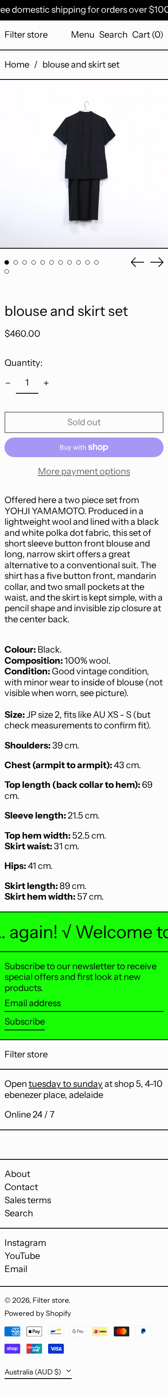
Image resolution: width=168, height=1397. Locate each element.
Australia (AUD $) (33, 1372)
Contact (21, 1187)
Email (15, 1269)
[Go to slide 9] (78, 262)
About (17, 1173)
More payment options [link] (84, 471)
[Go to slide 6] (51, 262)
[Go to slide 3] (24, 262)
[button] (113, 35)
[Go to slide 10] (87, 262)
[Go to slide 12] (6, 271)
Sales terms (27, 1200)
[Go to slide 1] (6, 262)
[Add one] (46, 383)
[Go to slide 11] (96, 262)
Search (18, 1213)
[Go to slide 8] (69, 262)
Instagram (25, 1243)
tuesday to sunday (66, 1083)
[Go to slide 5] (42, 262)
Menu (83, 34)
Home (16, 64)
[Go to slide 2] (15, 262)
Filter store (26, 34)
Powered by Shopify (37, 1313)
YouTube (22, 1256)
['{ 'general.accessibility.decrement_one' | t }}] (8, 383)
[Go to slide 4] (33, 262)
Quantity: (23, 362)
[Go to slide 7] (60, 262)
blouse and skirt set (80, 64)
